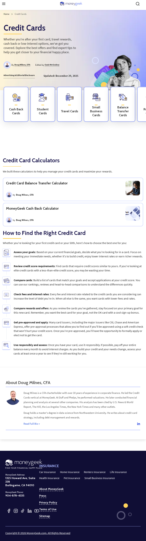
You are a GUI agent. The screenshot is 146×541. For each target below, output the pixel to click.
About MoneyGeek (51, 489)
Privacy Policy (48, 502)
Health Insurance (49, 478)
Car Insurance (47, 472)
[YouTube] (36, 510)
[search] (138, 4)
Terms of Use (47, 509)
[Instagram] (15, 510)
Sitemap (44, 516)
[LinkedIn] (29, 510)
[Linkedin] (138, 424)
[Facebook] (8, 510)
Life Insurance (118, 472)
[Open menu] (3, 3)
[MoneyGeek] (71, 4)
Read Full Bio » (32, 423)
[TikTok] (22, 510)
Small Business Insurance (99, 478)
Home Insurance (70, 472)
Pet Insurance (72, 478)
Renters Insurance (95, 472)
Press (42, 495)
